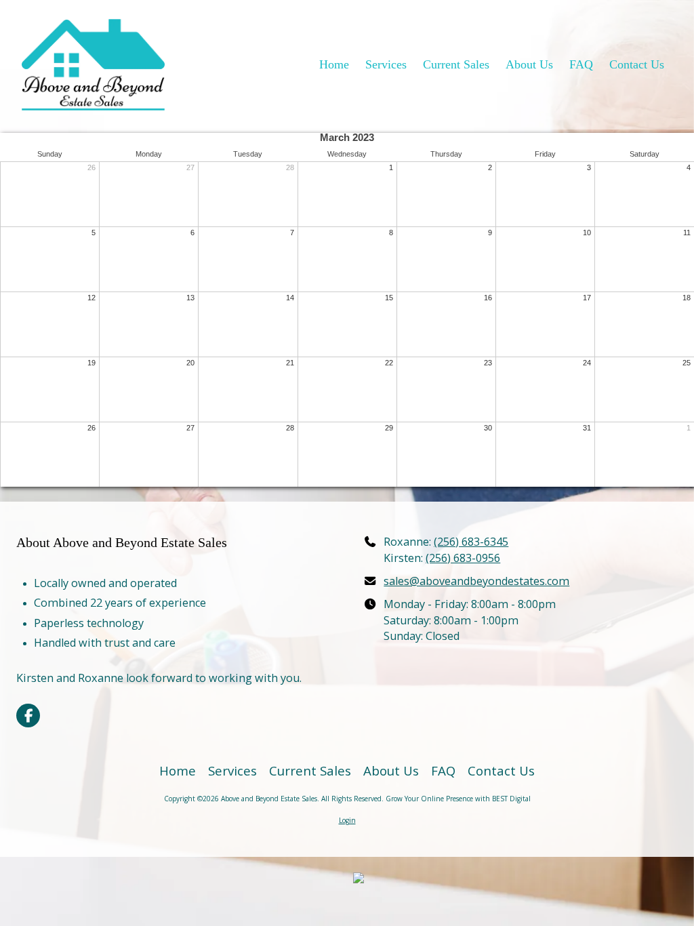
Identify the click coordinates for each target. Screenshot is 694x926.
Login (347, 820)
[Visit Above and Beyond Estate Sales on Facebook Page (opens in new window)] (28, 715)
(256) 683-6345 (471, 541)
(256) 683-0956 (463, 557)
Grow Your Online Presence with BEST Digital (458, 798)
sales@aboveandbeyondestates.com (476, 580)
